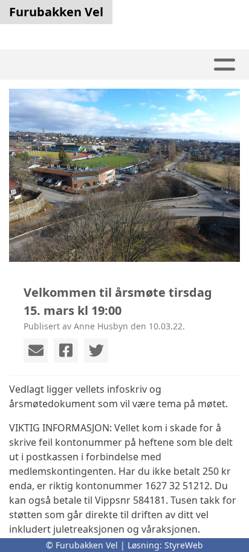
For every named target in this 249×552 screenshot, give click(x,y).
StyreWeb (183, 545)
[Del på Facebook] (66, 350)
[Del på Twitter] (96, 350)
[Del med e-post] (36, 350)
